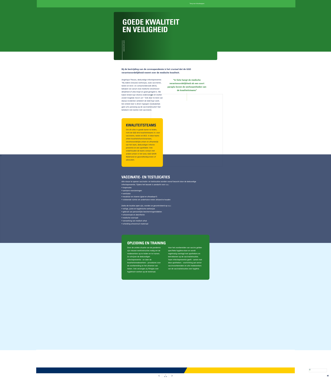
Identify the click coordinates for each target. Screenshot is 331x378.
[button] (165, 361)
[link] (199, 3)
